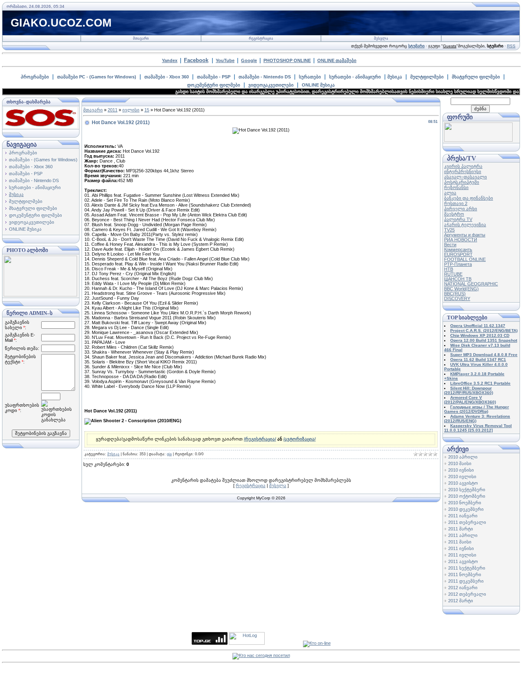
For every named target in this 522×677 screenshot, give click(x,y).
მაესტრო (454, 214)
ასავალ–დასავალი (465, 176)
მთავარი (141, 38)
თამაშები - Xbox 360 (166, 76)
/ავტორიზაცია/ (299, 438)
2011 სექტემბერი (466, 568)
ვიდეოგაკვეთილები (271, 84)
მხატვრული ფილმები (476, 76)
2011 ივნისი (461, 548)
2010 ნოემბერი (464, 502)
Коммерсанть (458, 249)
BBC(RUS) (455, 293)
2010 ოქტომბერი (466, 496)
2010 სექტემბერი (466, 489)
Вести (450, 244)
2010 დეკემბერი (466, 509)
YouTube (225, 60)
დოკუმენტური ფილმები (213, 84)
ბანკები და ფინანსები (468, 198)
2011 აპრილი (463, 535)
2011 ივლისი (462, 554)
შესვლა (381, 38)
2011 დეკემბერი (466, 581)
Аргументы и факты (464, 234)
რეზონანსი (456, 187)
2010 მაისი (459, 463)
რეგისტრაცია (261, 38)
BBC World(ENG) (461, 288)
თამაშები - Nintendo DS (265, 76)
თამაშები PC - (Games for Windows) (96, 76)
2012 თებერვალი (467, 594)
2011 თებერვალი (467, 522)
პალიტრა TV (458, 219)
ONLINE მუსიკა (318, 84)
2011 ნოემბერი (464, 574)
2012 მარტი (460, 600)
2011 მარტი (460, 528)
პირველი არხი (460, 208)
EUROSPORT (458, 254)
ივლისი (130, 109)
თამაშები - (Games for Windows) (43, 159)
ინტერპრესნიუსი (462, 171)
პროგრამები (35, 76)
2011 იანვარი (463, 515)
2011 (112, 109)
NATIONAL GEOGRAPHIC (471, 283)
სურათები (310, 76)
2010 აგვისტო (463, 483)
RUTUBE (453, 274)
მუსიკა (394, 76)
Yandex (169, 60)
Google (249, 60)
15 (146, 109)
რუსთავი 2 (455, 203)
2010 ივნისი (461, 470)
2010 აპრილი (463, 456)
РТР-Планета (458, 264)
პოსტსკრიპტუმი (461, 182)
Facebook (196, 60)
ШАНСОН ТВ (457, 278)
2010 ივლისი (462, 476)
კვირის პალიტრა (463, 166)
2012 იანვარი (463, 587)
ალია (450, 192)
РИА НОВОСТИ (460, 239)
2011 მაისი (459, 541)
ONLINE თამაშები (336, 60)
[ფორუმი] (478, 140)
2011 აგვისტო (463, 561)
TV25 (449, 229)
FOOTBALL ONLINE (465, 259)
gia (169, 454)
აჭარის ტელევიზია (465, 224)
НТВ (448, 269)
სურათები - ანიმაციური (355, 76)
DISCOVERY (457, 298)
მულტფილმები (427, 76)
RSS (511, 46)
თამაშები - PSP (213, 76)
